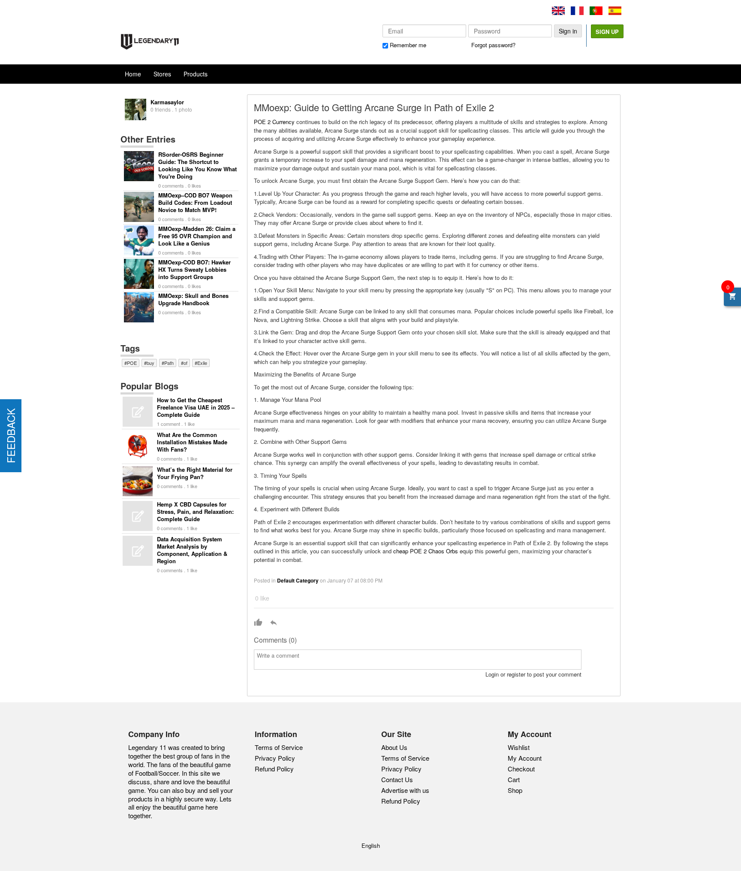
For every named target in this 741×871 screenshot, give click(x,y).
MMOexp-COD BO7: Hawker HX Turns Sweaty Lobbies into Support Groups (194, 269)
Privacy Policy (275, 757)
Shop (515, 790)
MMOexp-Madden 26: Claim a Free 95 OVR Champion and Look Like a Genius (196, 236)
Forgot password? (493, 45)
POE (132, 362)
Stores (162, 74)
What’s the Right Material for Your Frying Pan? (194, 473)
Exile (202, 362)
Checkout (521, 768)
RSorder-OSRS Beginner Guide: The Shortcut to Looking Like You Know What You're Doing (197, 165)
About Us (394, 747)
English (370, 845)
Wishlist (519, 747)
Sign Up (607, 31)
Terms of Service (279, 747)
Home (133, 74)
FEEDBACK (10, 435)
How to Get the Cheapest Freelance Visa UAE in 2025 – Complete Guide (196, 407)
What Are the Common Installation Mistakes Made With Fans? (192, 442)
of (185, 362)
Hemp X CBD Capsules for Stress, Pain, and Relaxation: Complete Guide (195, 511)
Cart (514, 779)
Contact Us (397, 779)
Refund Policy (274, 768)
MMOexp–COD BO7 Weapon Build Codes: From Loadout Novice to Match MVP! (195, 202)
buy (150, 362)
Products (196, 74)
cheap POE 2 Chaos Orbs (425, 551)
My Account (525, 757)
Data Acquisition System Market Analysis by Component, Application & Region (192, 550)
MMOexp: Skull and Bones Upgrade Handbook (193, 299)
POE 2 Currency (274, 122)
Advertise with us (405, 790)
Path (169, 362)
